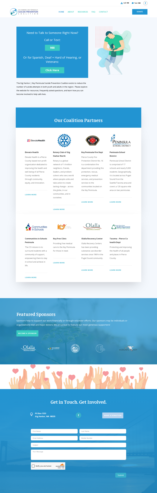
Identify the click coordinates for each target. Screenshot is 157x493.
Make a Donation (112, 415)
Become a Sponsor (27, 333)
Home (61, 12)
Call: (126, 3)
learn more (31, 195)
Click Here (52, 70)
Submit (121, 475)
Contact (103, 12)
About (71, 12)
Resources (83, 12)
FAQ (93, 12)
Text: (137, 3)
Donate (140, 12)
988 (52, 47)
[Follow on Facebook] (145, 3)
